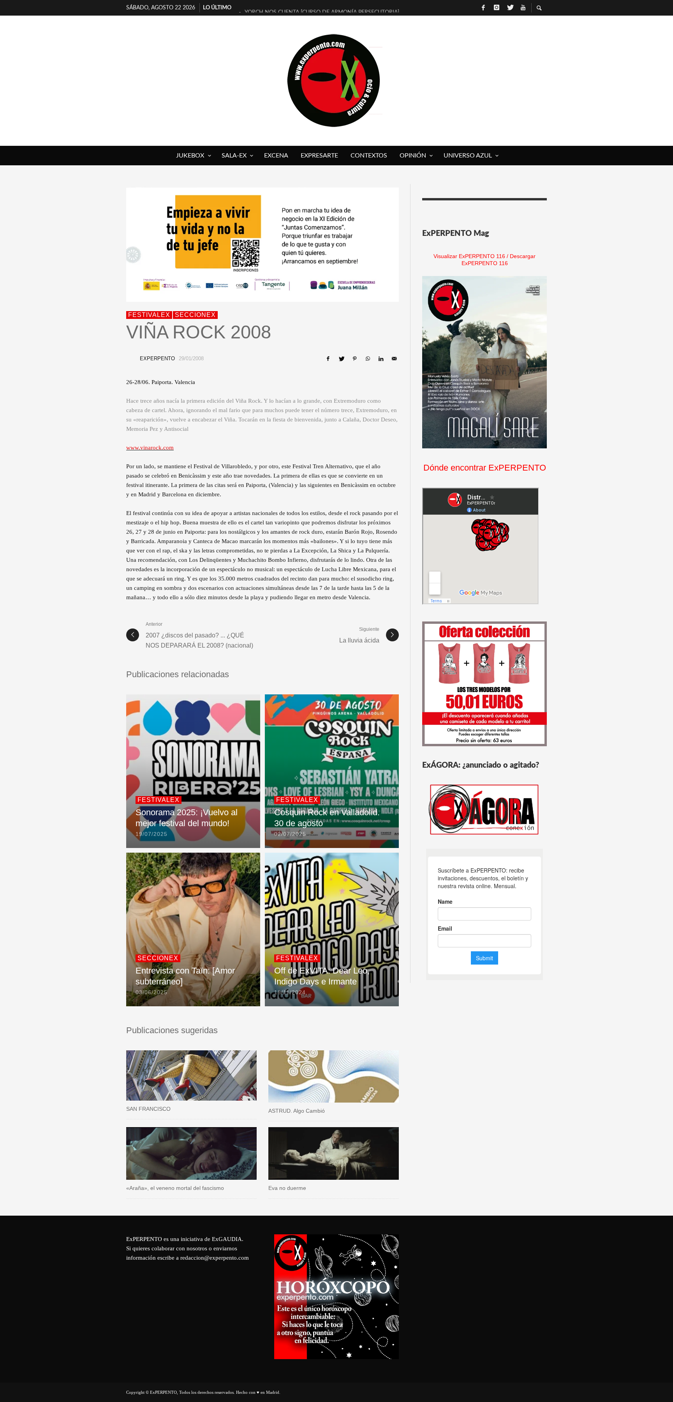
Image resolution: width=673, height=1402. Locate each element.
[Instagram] (496, 8)
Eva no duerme (287, 1188)
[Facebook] (483, 8)
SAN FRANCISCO (148, 1109)
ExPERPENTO (157, 358)
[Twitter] (510, 8)
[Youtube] (523, 8)
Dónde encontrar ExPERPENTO (484, 468)
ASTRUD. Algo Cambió (296, 1111)
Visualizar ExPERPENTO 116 (469, 256)
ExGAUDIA (227, 1239)
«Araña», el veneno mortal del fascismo (175, 1188)
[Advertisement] (484, 1283)
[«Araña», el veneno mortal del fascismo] (179, 1154)
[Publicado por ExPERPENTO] (131, 358)
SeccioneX (195, 315)
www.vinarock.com (150, 447)
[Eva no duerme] (321, 1154)
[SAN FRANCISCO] (179, 1075)
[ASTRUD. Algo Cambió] (321, 1076)
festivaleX (149, 315)
